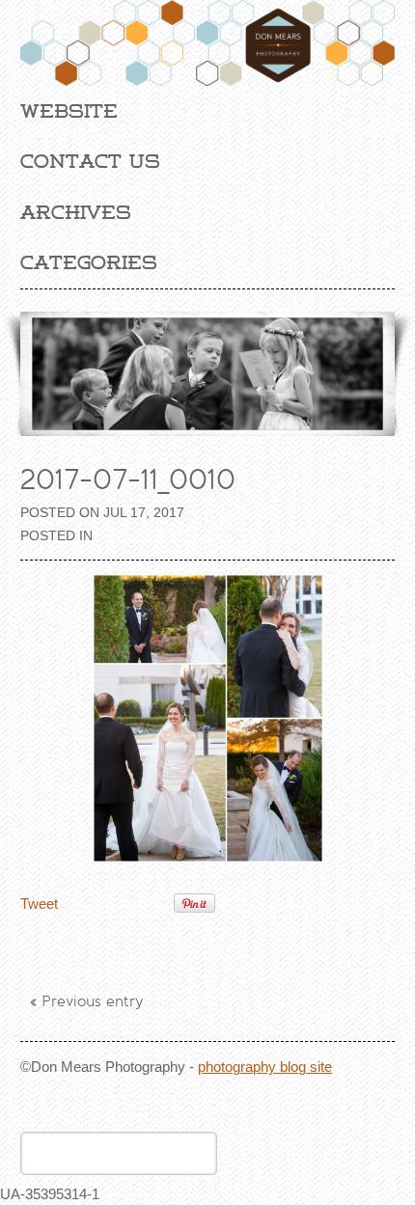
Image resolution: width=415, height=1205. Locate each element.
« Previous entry (87, 1001)
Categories (88, 262)
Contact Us (90, 161)
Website (69, 111)
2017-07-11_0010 (127, 479)
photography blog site (265, 1066)
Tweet (39, 903)
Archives (75, 212)
